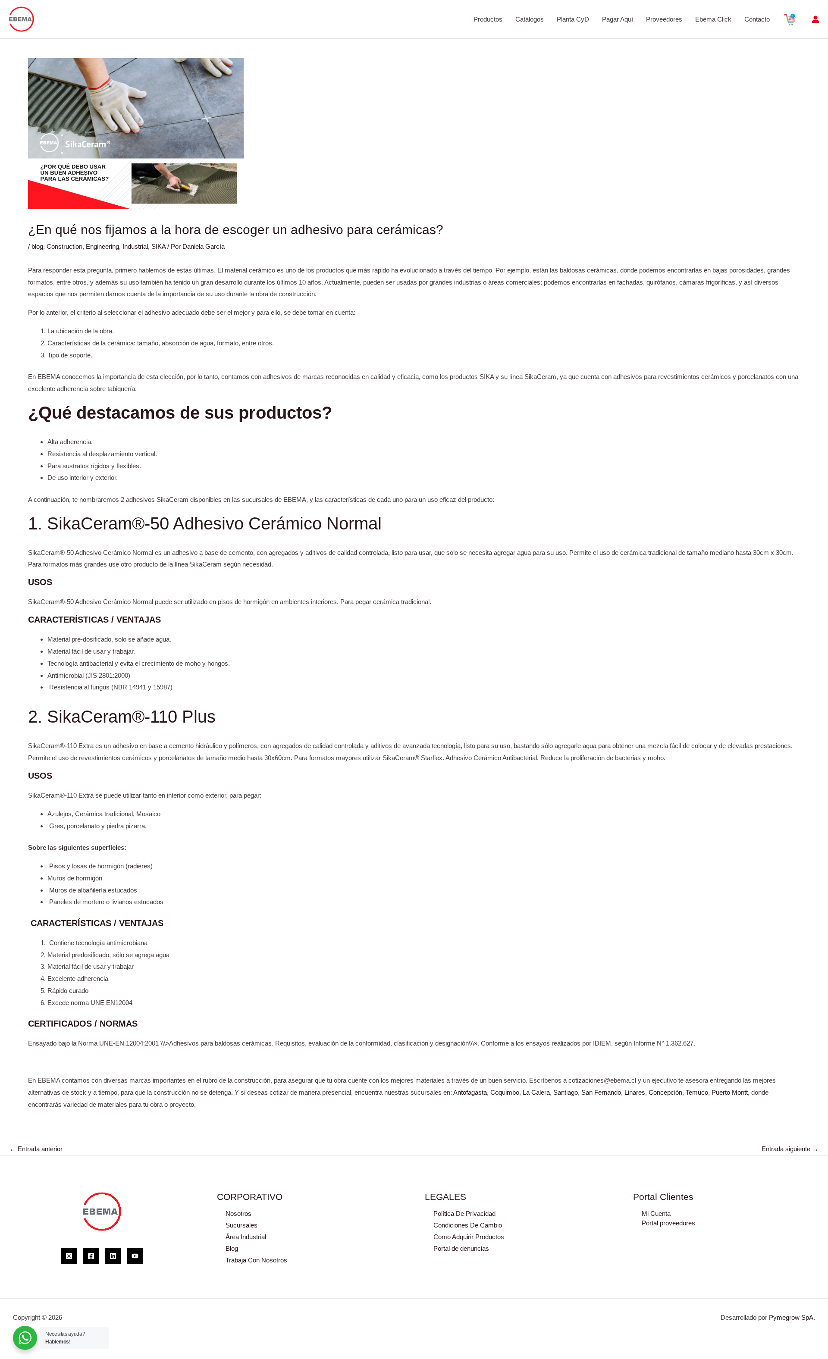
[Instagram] (69, 1256)
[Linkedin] (113, 1256)
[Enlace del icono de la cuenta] (815, 19)
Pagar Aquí (617, 19)
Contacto (757, 19)
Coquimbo (504, 1092)
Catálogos (529, 19)
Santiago (565, 1092)
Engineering (102, 246)
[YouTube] (135, 1256)
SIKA (158, 246)
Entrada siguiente (790, 1149)
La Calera (536, 1092)
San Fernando (601, 1092)
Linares (634, 1092)
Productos (488, 19)
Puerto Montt (730, 1092)
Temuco (697, 1092)
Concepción (665, 1092)
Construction (64, 246)
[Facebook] (91, 1256)
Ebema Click (713, 19)
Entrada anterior (36, 1149)
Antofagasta (470, 1092)
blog (37, 246)
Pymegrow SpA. (792, 1317)
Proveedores (664, 19)
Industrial (135, 246)
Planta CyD (573, 19)
